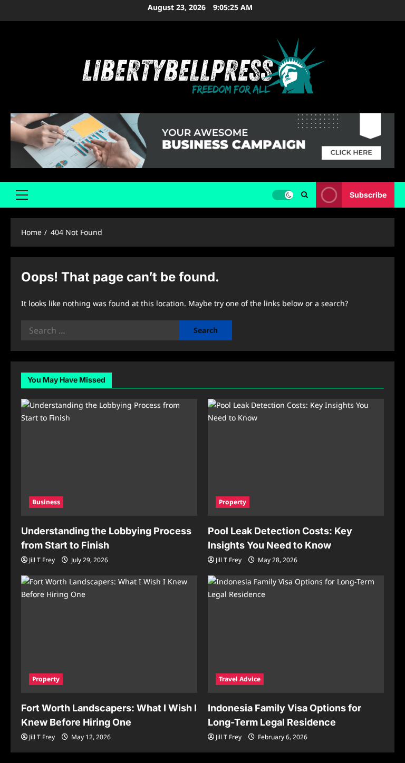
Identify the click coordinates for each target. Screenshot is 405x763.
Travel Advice (240, 678)
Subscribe (368, 194)
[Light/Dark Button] (282, 195)
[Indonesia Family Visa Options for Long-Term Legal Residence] (296, 634)
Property (232, 501)
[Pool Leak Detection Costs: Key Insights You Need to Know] (296, 457)
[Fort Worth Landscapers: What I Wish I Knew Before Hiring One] (109, 634)
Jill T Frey (42, 559)
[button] (22, 195)
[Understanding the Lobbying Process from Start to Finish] (109, 457)
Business (46, 501)
